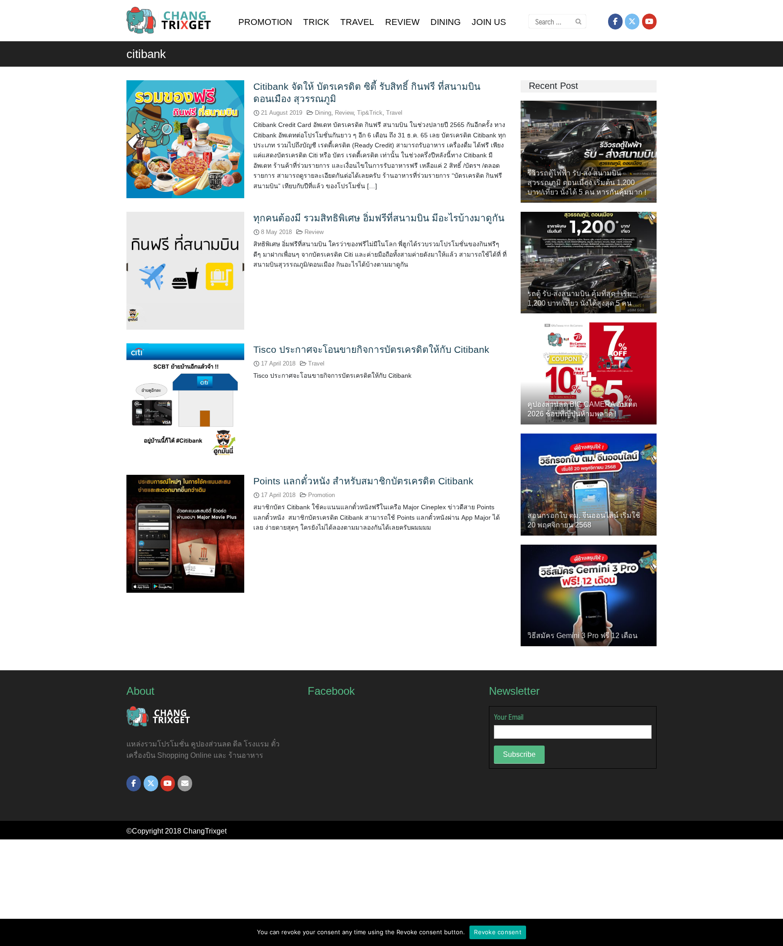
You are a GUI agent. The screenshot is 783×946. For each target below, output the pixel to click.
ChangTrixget (205, 831)
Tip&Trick (369, 112)
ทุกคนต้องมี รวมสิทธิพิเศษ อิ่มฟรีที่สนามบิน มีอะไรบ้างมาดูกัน (378, 218)
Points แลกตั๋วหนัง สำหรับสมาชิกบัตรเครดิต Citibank (363, 481)
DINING (445, 22)
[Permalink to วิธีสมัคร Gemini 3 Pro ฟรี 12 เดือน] (589, 595)
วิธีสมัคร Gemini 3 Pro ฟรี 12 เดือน (582, 635)
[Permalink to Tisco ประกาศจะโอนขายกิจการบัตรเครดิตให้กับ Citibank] (185, 401)
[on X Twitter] (632, 21)
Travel (394, 112)
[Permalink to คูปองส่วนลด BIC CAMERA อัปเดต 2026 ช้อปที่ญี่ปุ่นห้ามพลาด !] (589, 373)
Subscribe (519, 754)
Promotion (321, 495)
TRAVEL (357, 22)
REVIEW (402, 22)
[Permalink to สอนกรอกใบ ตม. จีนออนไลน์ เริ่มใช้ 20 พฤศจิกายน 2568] (589, 484)
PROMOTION (265, 22)
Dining (323, 112)
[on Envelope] (185, 783)
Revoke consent (498, 932)
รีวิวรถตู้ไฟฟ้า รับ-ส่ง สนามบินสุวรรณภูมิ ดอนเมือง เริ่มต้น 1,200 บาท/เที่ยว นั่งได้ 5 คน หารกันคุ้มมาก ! (586, 182)
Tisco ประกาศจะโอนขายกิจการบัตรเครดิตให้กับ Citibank (371, 349)
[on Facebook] (615, 21)
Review (344, 112)
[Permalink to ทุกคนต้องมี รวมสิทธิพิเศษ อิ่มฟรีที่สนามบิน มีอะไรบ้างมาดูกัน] (185, 270)
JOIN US (489, 22)
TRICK (316, 22)
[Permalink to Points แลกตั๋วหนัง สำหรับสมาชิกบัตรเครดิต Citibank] (185, 533)
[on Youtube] (649, 21)
